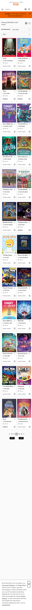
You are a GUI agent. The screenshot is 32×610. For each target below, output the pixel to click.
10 (12, 434)
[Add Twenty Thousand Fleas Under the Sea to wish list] (14, 296)
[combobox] (12, 9)
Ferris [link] (4, 419)
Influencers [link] (21, 386)
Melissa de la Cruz (23, 421)
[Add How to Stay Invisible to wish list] (29, 165)
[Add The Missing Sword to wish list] (29, 427)
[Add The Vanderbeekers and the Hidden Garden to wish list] (29, 99)
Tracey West (7, 355)
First (12, 438)
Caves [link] (4, 58)
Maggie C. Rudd (23, 159)
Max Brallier (22, 126)
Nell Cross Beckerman (9, 60)
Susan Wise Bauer (23, 257)
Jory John (6, 257)
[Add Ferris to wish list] (14, 427)
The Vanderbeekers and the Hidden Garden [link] (23, 91)
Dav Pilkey (6, 290)
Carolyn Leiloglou (8, 224)
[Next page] (24, 434)
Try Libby (7, 14)
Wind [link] (4, 91)
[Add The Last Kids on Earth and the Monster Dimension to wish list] (29, 132)
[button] (26, 24)
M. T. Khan (21, 355)
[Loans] (25, 10)
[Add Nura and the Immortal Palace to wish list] (29, 361)
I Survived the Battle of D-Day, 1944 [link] (23, 288)
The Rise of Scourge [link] (23, 222)
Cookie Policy (6, 605)
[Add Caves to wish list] (14, 66)
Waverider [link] (21, 321)
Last (21, 438)
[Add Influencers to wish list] (29, 394)
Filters (4, 34)
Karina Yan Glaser (23, 93)
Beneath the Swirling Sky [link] (8, 222)
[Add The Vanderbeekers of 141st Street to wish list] (29, 197)
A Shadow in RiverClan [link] (8, 189)
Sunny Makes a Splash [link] (8, 321)
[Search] (2, 9)
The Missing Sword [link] (23, 419)
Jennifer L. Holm (8, 126)
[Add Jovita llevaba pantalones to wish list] (29, 66)
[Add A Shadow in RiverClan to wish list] (14, 197)
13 (19, 434)
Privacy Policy (22, 585)
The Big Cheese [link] (7, 255)
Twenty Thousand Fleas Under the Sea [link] (8, 288)
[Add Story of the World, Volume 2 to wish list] (29, 263)
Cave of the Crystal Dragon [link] (8, 353)
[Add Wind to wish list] (14, 99)
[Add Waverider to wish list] (29, 329)
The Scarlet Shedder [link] (8, 386)
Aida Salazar (22, 60)
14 (21, 434)
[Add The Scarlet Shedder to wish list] (14, 394)
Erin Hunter (7, 93)
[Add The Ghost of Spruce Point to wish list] (14, 165)
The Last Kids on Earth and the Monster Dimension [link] (23, 124)
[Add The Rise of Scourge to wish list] (29, 230)
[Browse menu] (29, 9)
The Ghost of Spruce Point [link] (8, 157)
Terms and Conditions (8, 585)
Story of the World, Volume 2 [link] (23, 255)
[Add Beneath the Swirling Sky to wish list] (14, 230)
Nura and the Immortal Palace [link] (23, 353)
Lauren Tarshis (22, 290)
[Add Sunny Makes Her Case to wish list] (14, 132)
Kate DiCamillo (8, 421)
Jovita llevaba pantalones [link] (23, 58)
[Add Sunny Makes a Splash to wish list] (14, 329)
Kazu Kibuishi (22, 323)
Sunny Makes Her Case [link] (8, 124)
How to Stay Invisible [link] (23, 157)
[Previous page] (9, 434)
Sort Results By (5, 29)
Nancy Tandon (7, 159)
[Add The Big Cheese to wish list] (14, 263)
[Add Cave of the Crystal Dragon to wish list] (14, 361)
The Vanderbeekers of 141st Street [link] (23, 189)
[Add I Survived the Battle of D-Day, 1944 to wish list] (29, 296)
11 (14, 434)
